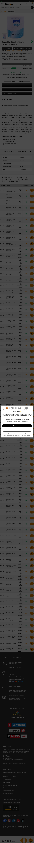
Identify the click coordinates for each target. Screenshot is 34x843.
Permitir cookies (17, 425)
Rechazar (17, 430)
